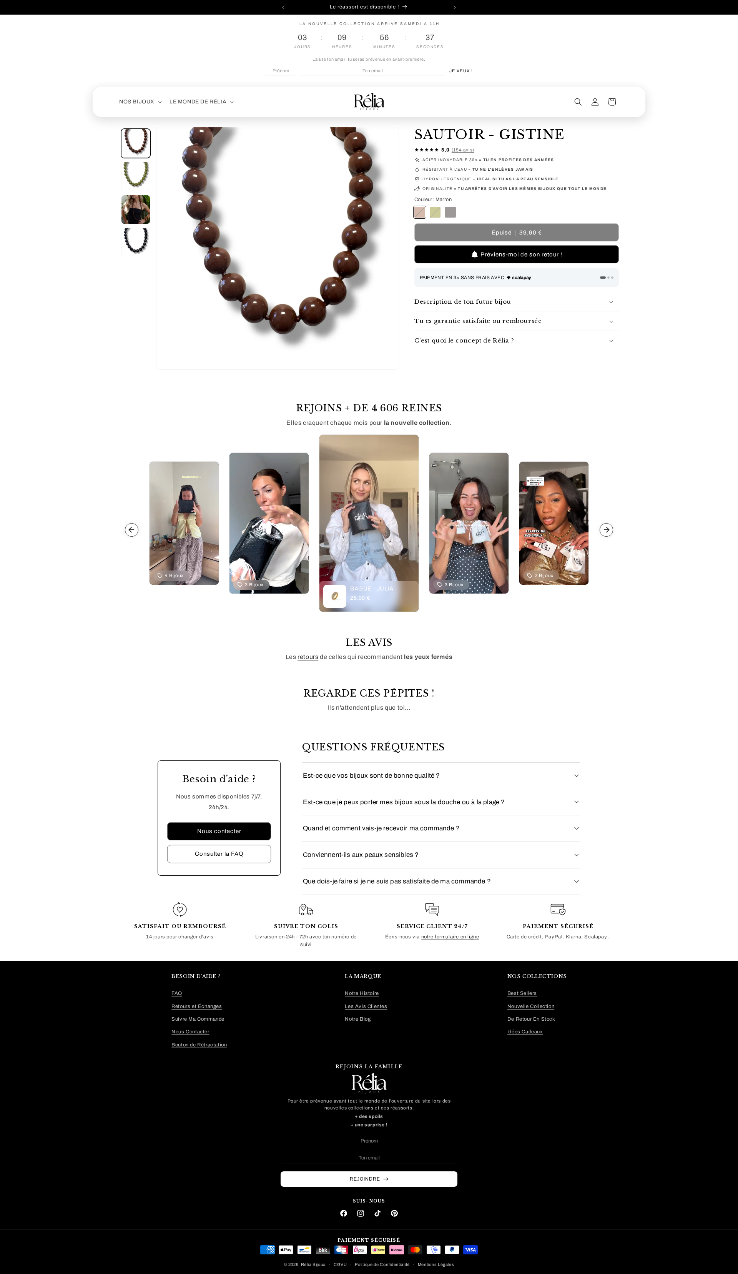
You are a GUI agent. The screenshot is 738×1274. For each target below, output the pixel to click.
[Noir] (450, 212)
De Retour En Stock (531, 1018)
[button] (140, 102)
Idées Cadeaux (525, 1032)
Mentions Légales (436, 1264)
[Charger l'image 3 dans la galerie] (135, 209)
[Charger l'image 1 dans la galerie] (135, 143)
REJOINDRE (365, 1179)
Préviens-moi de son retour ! (521, 254)
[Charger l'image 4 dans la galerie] (135, 242)
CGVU (340, 1264)
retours (308, 657)
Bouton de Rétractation (199, 1044)
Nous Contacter (190, 1032)
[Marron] (419, 212)
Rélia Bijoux (313, 1264)
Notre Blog (358, 1018)
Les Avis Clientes (366, 1006)
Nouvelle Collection (530, 1006)
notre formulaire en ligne (450, 937)
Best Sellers (522, 993)
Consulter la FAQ (219, 854)
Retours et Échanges (196, 1006)
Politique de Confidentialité (382, 1264)
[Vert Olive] (435, 212)
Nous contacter (219, 831)
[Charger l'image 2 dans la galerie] (135, 176)
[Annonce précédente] (283, 7)
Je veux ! (461, 70)
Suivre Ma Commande (197, 1018)
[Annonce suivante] (454, 7)
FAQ (176, 993)
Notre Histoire (362, 993)
